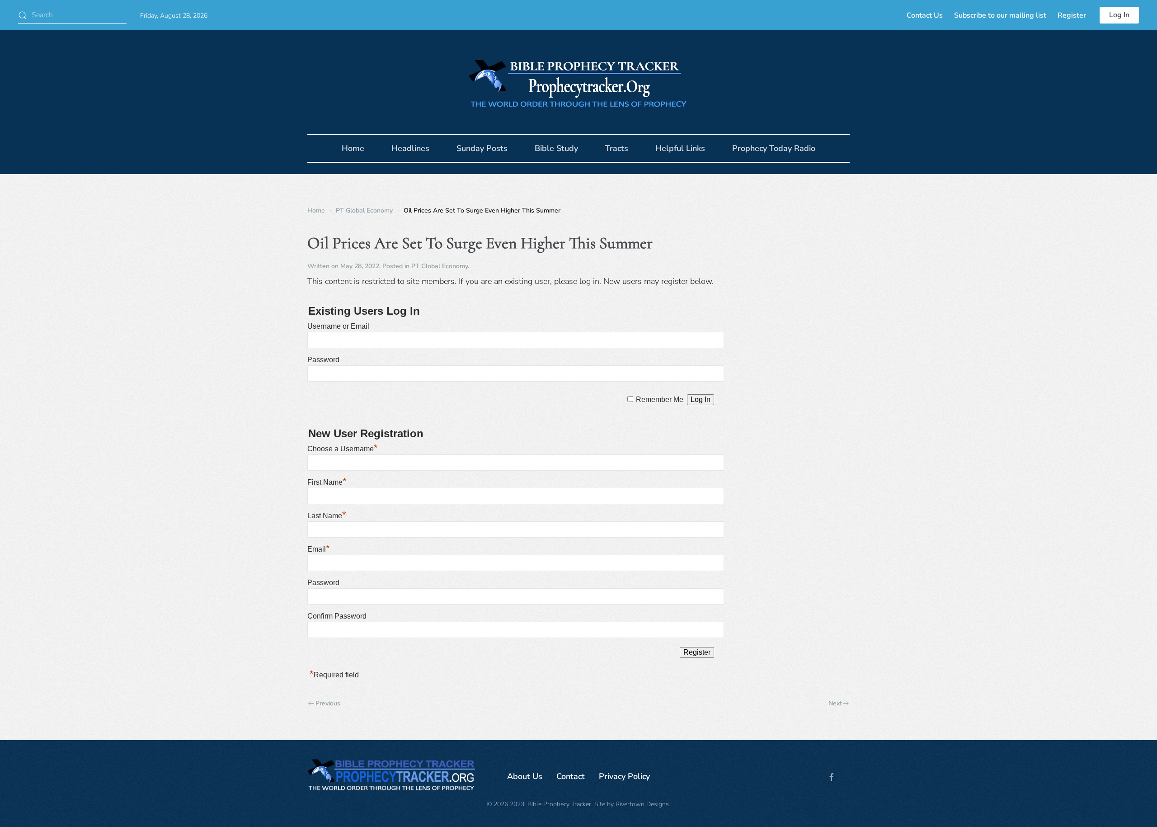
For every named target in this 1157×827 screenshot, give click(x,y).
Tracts (616, 148)
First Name (327, 482)
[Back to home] (578, 82)
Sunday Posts (482, 148)
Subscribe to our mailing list (1000, 15)
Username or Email (338, 326)
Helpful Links (680, 148)
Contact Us (925, 15)
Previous (327, 703)
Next (835, 703)
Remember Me (659, 399)
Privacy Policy (624, 776)
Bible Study (556, 148)
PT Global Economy (439, 266)
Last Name (326, 516)
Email (318, 549)
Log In (1119, 15)
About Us (524, 776)
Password (323, 360)
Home (353, 148)
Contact (570, 776)
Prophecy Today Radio (773, 148)
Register (1072, 15)
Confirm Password (337, 616)
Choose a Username (342, 449)
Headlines (410, 148)
